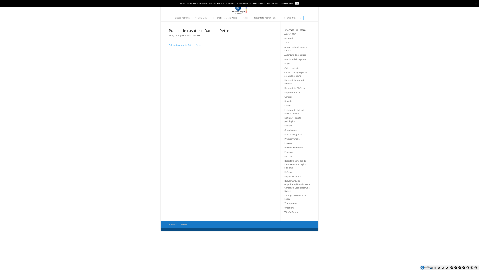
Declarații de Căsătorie (190, 35)
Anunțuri (288, 38)
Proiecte (288, 143)
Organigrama (290, 130)
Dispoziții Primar (292, 92)
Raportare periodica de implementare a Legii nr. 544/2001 (295, 164)
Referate (288, 172)
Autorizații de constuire (295, 55)
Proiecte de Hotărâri (293, 147)
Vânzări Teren (291, 212)
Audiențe (173, 225)
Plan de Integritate (293, 134)
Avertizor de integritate (295, 59)
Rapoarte (288, 156)
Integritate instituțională (265, 18)
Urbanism (289, 207)
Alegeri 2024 (290, 33)
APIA (286, 42)
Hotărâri (288, 101)
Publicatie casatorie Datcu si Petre (185, 45)
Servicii (245, 18)
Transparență (291, 203)
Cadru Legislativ (291, 68)
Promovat (289, 152)
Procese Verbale (292, 139)
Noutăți (288, 125)
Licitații (287, 105)
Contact (183, 225)
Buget (287, 63)
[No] (476, 3)
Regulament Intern (293, 176)
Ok (297, 3)
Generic (288, 97)
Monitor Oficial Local (293, 18)
